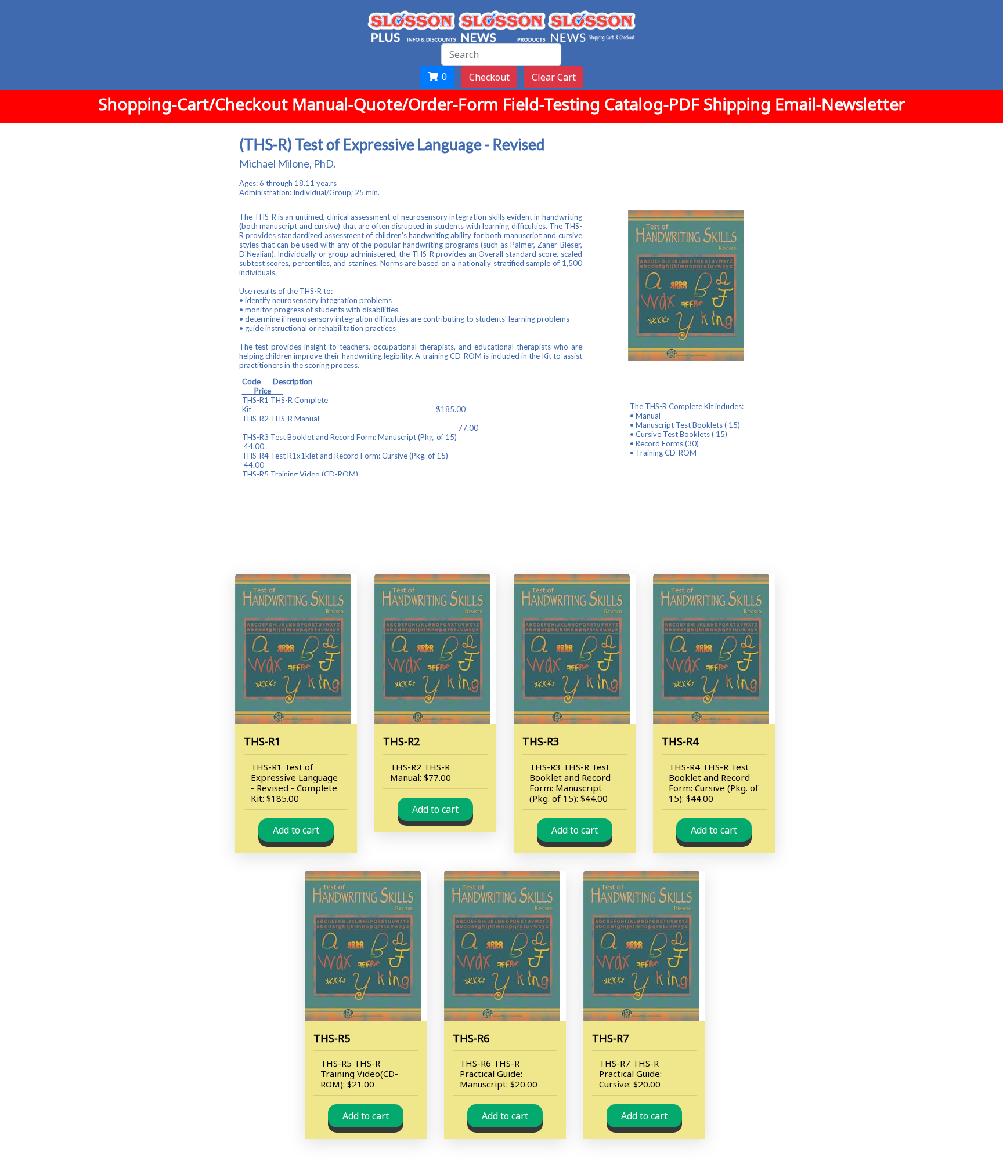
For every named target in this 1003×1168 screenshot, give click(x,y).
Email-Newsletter (840, 104)
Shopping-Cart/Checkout (195, 104)
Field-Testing (553, 104)
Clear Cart (554, 77)
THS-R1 (262, 741)
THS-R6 (471, 1038)
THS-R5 (331, 1038)
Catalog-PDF (653, 104)
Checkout (489, 77)
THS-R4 (680, 741)
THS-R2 (401, 741)
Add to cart (296, 830)
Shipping (739, 104)
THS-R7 (610, 1038)
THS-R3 (540, 741)
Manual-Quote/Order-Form (397, 104)
